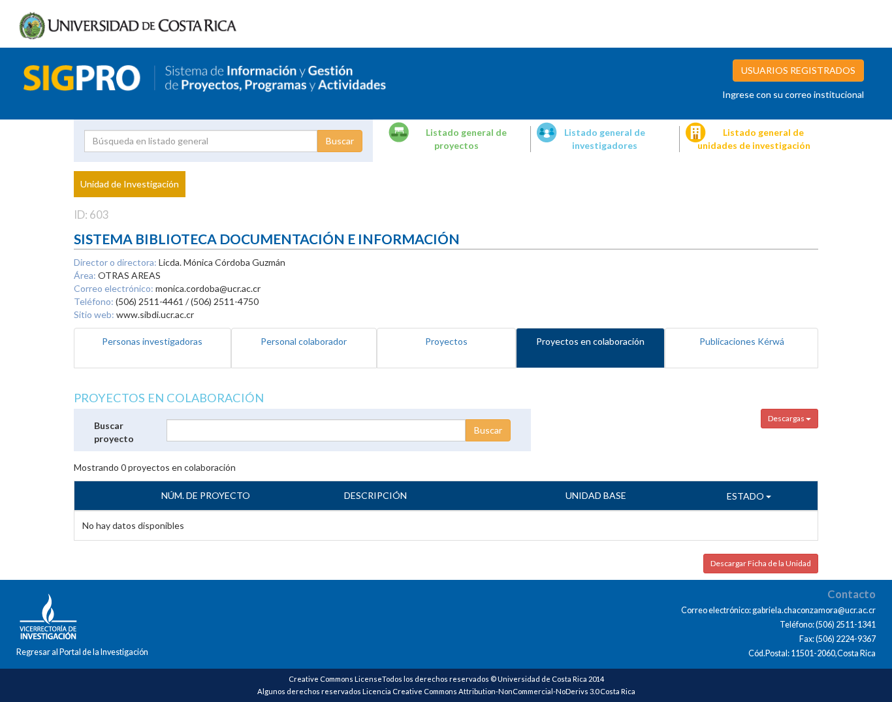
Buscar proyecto (114, 432)
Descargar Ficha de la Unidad (760, 563)
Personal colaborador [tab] (304, 341)
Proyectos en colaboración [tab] (590, 341)
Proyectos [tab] (446, 341)
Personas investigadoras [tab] (152, 341)
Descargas (787, 418)
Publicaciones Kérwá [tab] (741, 341)
